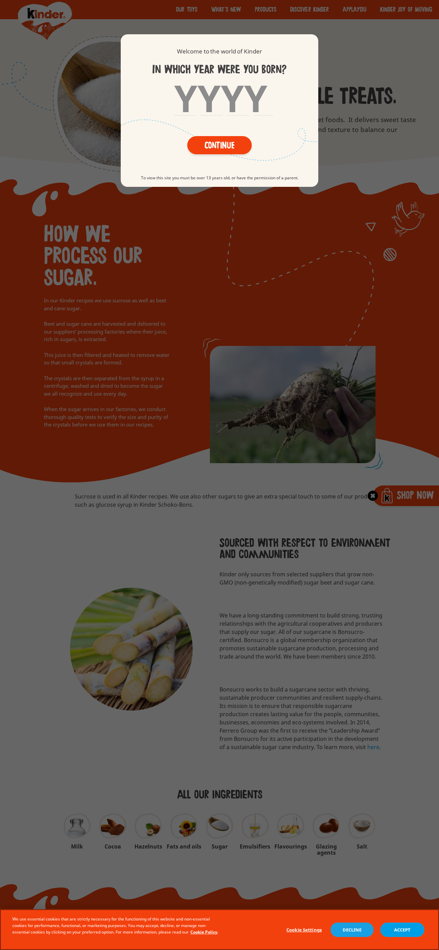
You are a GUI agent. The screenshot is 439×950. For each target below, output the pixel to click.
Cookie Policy (203, 932)
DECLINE (352, 930)
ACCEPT (402, 930)
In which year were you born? (219, 69)
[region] (219, 929)
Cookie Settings (304, 930)
